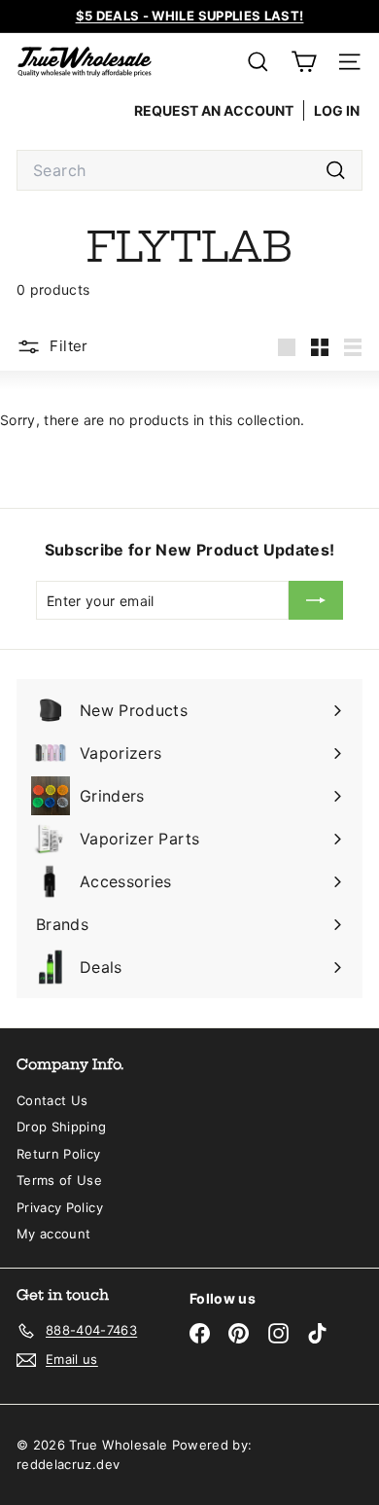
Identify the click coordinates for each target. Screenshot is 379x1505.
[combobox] (189, 170)
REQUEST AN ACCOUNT (213, 110)
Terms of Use (59, 1180)
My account (54, 1233)
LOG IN (337, 110)
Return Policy (59, 1154)
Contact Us (52, 1100)
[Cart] (304, 61)
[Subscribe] (316, 600)
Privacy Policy (60, 1207)
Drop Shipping (62, 1126)
